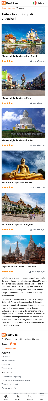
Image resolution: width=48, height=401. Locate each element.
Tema (6, 399)
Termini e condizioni (10, 384)
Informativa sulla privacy (11, 376)
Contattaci (6, 364)
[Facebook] (10, 343)
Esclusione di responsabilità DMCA (16, 380)
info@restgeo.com (9, 348)
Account (18, 399)
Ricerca (30, 399)
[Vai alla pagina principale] (13, 3)
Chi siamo (6, 356)
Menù (42, 399)
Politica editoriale (8, 360)
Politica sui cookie (9, 388)
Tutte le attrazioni (8, 368)
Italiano (41, 2)
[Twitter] (14, 343)
